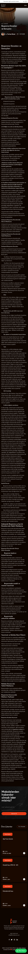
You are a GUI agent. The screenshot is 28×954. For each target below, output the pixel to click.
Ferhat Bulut (10, 34)
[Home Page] (3, 5)
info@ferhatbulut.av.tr (14, 935)
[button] (26, 1)
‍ (9, 939)
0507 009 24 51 (14, 933)
